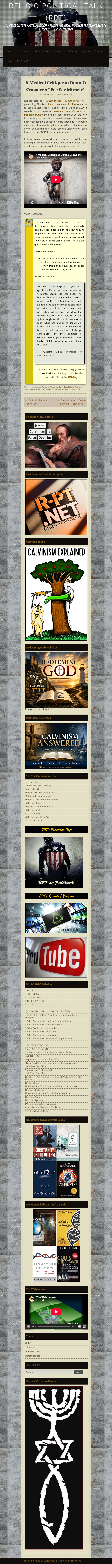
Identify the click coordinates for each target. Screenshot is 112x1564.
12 (17, 51)
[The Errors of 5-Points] (56, 445)
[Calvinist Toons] (56, 594)
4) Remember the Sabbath (38, 796)
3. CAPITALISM (33, 997)
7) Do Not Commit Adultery (39, 806)
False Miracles (59, 389)
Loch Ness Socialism (35, 1066)
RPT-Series (71, 51)
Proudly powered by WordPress (39, 1560)
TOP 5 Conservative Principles (40, 1103)
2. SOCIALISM (32, 994)
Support (86, 51)
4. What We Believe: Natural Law (41, 1028)
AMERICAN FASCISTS (37, 1049)
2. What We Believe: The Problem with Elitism (48, 1021)
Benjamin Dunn (32, 114)
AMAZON (72, 377)
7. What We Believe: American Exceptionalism (48, 1038)
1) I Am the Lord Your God (38, 785)
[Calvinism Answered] (56, 746)
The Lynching (32, 1083)
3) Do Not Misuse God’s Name (40, 792)
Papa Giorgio (67, 94)
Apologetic (45, 387)
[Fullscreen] (84, 1326)
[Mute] (79, 1326)
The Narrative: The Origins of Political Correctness (51, 1086)
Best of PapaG (64, 387)
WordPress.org (32, 1355)
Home (8, 51)
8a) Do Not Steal (33, 813)
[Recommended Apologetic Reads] (56, 1161)
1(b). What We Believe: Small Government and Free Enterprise (51, 1016)
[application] (56, 1311)
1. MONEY (30, 990)
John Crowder (73, 111)
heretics (58, 111)
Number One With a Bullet (38, 1069)
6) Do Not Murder (34, 803)
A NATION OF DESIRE (36, 1045)
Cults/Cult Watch (47, 389)
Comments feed (33, 1351)
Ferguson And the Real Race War (42, 1059)
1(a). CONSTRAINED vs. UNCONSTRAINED (47, 1011)
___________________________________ (45, 1008)
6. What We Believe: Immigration (41, 1035)
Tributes (98, 51)
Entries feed (31, 1347)
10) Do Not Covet (33, 820)
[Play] (28, 1326)
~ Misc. (9, 61)
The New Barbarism (35, 1090)
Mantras (26, 51)
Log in (28, 1342)
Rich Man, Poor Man (35, 1073)
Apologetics (54, 387)
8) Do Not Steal (32, 810)
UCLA (78, 389)
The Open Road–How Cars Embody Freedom (47, 1093)
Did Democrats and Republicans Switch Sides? (48, 1052)
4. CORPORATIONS (35, 1001)
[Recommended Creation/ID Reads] (56, 1245)
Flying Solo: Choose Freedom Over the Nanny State (51, 1062)
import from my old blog (62, 104)
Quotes (57, 51)
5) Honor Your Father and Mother (41, 799)
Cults (72, 387)
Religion (77, 387)
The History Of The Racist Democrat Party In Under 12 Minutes (52, 1078)
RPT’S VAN (23, 61)
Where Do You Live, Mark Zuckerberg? (44, 1107)
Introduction (31, 782)
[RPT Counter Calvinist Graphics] (56, 507)
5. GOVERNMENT (34, 1004)
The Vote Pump (32, 1096)
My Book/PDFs (42, 51)
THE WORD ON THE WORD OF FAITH (65, 100)
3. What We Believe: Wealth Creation (43, 1024)
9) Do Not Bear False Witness (39, 817)
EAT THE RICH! (33, 1056)
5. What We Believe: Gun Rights (41, 1031)
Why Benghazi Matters (36, 1110)
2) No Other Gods (33, 789)
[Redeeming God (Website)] (56, 680)
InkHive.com (74, 1560)
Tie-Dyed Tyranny (34, 1100)
